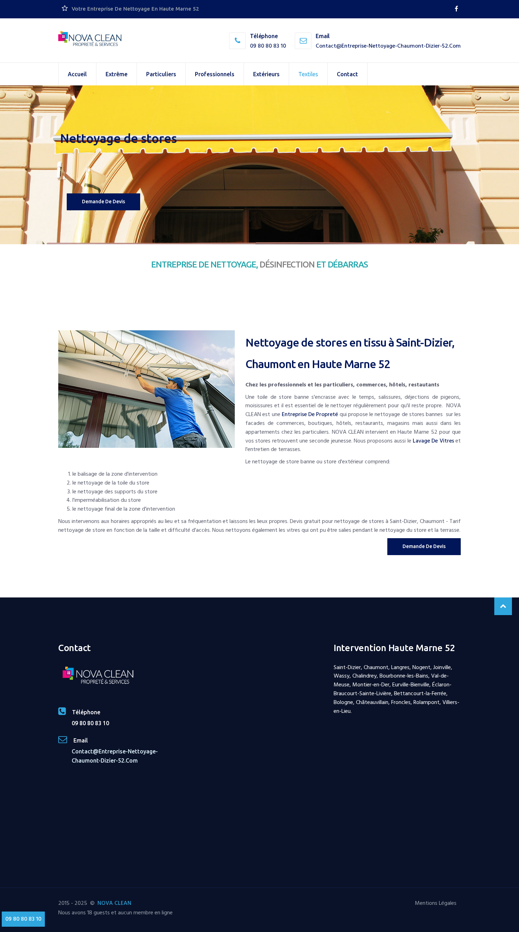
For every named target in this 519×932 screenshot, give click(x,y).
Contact (347, 74)
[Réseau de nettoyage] (456, 9)
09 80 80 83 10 (268, 45)
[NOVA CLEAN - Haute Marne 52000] (90, 39)
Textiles (308, 74)
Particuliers (161, 74)
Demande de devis (103, 201)
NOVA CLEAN (114, 903)
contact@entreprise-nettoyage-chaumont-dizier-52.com (388, 45)
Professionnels (214, 74)
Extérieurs (266, 74)
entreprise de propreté (310, 414)
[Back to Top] (503, 606)
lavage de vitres (433, 440)
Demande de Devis (424, 546)
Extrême (116, 74)
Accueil (77, 74)
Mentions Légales (436, 903)
